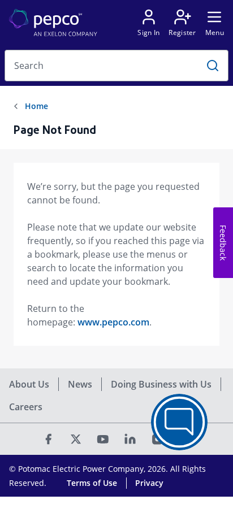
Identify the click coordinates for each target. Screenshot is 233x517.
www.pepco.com (113, 322)
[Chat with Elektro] (179, 422)
